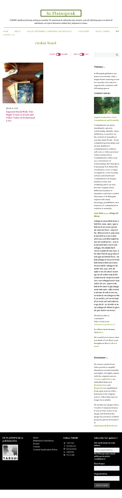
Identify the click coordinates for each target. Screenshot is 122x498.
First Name (99, 464)
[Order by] (58, 54)
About (18, 31)
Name (64, 54)
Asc (87, 54)
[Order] (82, 54)
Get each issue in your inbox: (104, 444)
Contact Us (9, 35)
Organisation (100, 474)
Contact (36, 447)
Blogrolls (98, 388)
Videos (109, 379)
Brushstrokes (100, 385)
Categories (83, 31)
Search (116, 54)
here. (101, 332)
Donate (36, 444)
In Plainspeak (60, 13)
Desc (76, 54)
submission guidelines (104, 324)
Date (52, 54)
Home (5, 31)
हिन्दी (117, 31)
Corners (98, 379)
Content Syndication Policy (45, 449)
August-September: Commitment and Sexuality (49, 31)
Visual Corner (102, 31)
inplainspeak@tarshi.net (105, 426)
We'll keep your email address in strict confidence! (104, 456)
